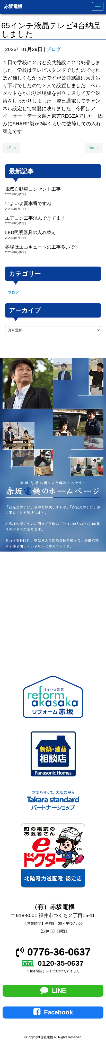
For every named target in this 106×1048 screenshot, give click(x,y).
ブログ (53, 49)
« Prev (11, 148)
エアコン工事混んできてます (35, 218)
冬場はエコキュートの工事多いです (42, 247)
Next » (94, 148)
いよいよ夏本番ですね (28, 203)
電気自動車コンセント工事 (33, 189)
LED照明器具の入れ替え (30, 232)
